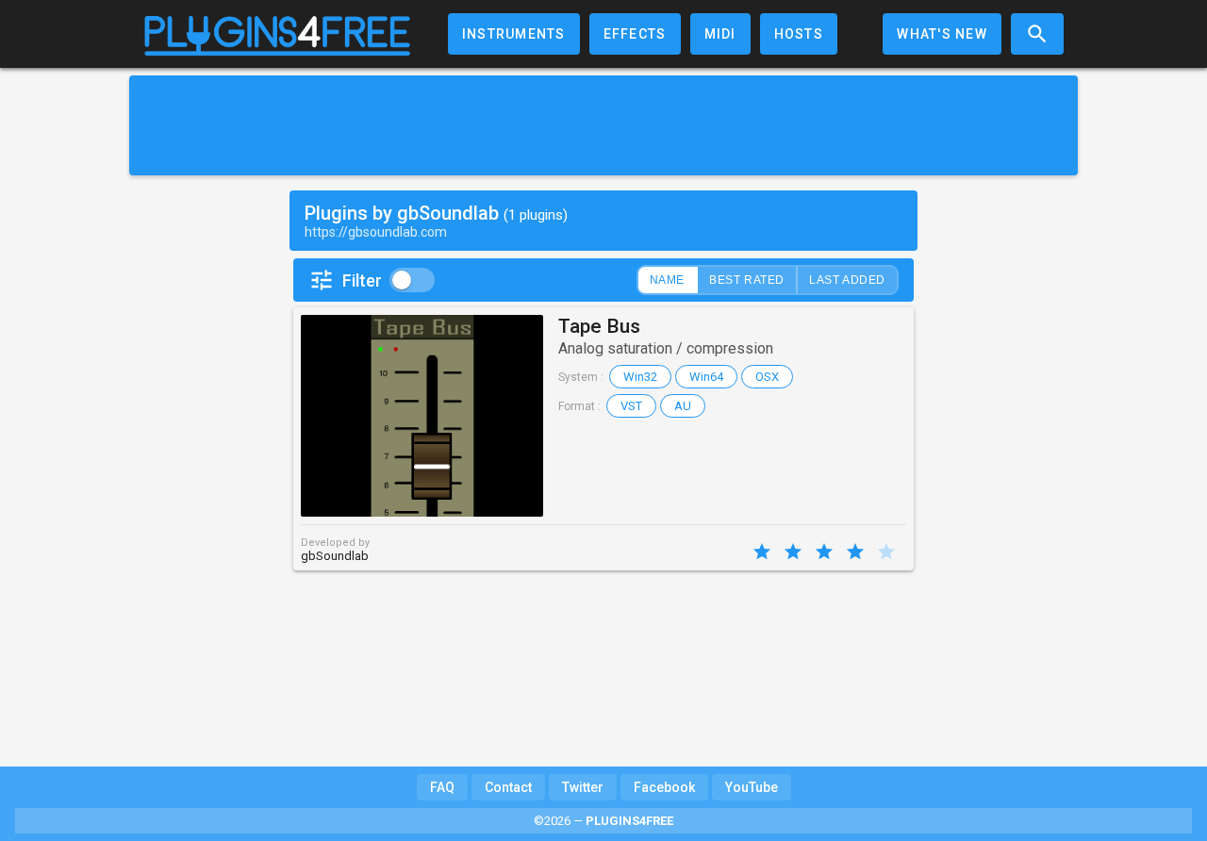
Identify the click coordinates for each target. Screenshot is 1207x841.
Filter (362, 280)
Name (667, 280)
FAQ (442, 787)
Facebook (664, 787)
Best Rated (747, 280)
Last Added (847, 280)
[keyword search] (1037, 34)
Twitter (583, 787)
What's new (942, 33)
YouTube (751, 787)
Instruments (514, 33)
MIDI (720, 33)
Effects (635, 33)
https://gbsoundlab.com (376, 231)
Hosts (798, 33)
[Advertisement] (603, 125)
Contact (508, 787)
